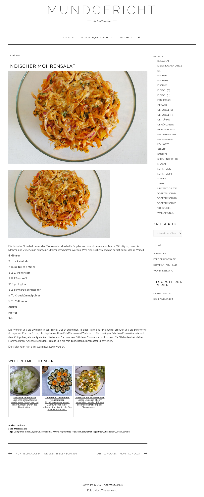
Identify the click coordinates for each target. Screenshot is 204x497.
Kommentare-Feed (165, 264)
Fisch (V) (162, 85)
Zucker (119, 431)
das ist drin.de (162, 293)
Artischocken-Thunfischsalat (119, 453)
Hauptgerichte (167, 134)
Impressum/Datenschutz (96, 37)
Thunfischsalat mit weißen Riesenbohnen (45, 453)
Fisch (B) (162, 75)
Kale (89, 490)
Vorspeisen (164, 207)
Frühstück (164, 99)
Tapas (160, 183)
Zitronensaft (109, 431)
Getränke (163, 119)
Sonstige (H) (165, 173)
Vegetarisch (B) (167, 193)
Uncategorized (167, 188)
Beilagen (163, 60)
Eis (159, 70)
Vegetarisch (98, 431)
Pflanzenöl (76, 431)
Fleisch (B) (163, 90)
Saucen (162, 153)
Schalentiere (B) (167, 158)
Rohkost (163, 144)
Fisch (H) (162, 80)
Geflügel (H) (165, 114)
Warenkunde (165, 212)
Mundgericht (102, 10)
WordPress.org (163, 270)
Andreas (21, 425)
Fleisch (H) (163, 95)
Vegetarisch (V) (167, 203)
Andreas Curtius (113, 484)
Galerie (69, 37)
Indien (27, 431)
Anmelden (159, 253)
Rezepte (158, 56)
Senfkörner (87, 431)
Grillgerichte (166, 129)
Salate (24, 428)
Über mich (125, 37)
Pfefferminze (65, 431)
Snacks (161, 163)
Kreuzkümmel (45, 431)
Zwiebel (126, 431)
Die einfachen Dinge (169, 65)
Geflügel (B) (165, 109)
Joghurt (34, 431)
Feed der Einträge (164, 259)
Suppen (161, 178)
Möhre (56, 431)
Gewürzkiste (165, 124)
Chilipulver (19, 431)
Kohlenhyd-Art (163, 299)
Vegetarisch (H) (167, 198)
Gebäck (162, 104)
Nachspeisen (165, 139)
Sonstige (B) (164, 168)
